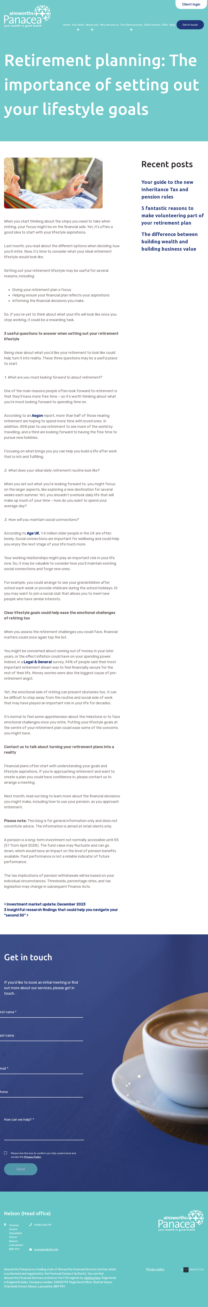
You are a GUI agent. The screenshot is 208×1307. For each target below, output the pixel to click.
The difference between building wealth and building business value (169, 242)
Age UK (33, 533)
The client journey (131, 24)
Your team (78, 24)
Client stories (152, 24)
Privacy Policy (32, 1157)
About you (92, 24)
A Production (192, 1269)
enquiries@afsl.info (46, 1249)
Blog (172, 24)
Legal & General (38, 662)
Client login (191, 4)
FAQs (165, 24)
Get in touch (190, 24)
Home (66, 24)
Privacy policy (155, 1269)
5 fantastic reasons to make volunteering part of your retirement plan (172, 215)
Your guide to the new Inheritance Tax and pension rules (167, 189)
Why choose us (109, 24)
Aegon (37, 415)
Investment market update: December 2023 (46, 904)
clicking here (92, 1278)
